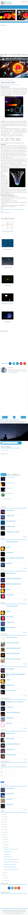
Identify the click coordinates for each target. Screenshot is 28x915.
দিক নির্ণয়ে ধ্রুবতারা (9, 804)
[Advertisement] (14, 40)
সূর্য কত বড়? (8, 547)
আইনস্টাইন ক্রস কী (9, 552)
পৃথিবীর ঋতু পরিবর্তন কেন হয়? (11, 573)
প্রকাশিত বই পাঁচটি (21, 371)
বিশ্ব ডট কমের (7, 911)
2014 (4, 837)
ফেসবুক (9, 372)
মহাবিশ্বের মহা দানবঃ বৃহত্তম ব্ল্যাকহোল (10, 867)
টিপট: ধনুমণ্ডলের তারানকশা (10, 521)
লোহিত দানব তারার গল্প (9, 594)
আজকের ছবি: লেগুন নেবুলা (10, 733)
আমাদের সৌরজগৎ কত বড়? (8, 851)
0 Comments (17, 84)
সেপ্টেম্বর (5, 847)
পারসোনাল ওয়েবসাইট (14, 372)
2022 (4, 819)
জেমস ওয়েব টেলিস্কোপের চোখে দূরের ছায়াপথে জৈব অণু (15, 558)
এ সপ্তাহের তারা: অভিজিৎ (10, 526)
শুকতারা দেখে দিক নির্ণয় (10, 793)
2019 (4, 824)
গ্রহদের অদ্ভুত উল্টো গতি (10, 510)
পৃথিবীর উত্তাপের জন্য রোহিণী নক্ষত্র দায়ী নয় (13, 584)
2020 (4, 821)
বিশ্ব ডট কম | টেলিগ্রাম (5, 450)
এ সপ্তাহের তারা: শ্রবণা (10, 515)
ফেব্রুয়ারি (5, 880)
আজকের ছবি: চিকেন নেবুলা (10, 749)
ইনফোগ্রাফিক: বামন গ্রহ (10, 685)
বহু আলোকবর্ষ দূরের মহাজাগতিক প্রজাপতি (12, 744)
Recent (9, 474)
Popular (3, 474)
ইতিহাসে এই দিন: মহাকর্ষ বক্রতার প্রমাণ (13, 653)
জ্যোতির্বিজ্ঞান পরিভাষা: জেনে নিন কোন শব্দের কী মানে (10, 419)
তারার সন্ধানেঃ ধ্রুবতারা (10, 788)
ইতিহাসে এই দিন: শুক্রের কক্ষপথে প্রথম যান (13, 659)
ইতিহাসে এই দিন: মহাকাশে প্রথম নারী (12, 642)
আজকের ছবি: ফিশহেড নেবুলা (11, 754)
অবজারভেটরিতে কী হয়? (10, 718)
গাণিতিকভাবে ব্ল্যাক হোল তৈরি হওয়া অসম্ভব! (11, 849)
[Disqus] (14, 396)
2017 (4, 829)
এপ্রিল (5, 877)
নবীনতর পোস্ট (5, 417)
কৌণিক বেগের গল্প (9, 723)
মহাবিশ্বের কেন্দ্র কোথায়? (8, 856)
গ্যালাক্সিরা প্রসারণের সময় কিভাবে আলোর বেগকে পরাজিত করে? (15, 209)
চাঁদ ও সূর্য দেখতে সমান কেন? (5, 499)
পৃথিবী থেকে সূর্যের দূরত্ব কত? (10, 483)
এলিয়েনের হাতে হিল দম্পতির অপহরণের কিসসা (11, 869)
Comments (14, 474)
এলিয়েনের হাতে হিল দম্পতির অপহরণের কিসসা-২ (11, 859)
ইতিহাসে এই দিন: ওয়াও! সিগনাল (11, 637)
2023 (4, 816)
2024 (4, 814)
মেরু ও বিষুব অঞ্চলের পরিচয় (9, 477)
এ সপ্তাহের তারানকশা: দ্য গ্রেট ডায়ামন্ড (12, 531)
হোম (14, 417)
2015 (4, 834)
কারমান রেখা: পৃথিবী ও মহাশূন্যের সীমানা (12, 712)
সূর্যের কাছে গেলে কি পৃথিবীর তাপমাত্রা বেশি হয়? (14, 578)
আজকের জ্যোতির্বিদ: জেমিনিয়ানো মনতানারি (13, 648)
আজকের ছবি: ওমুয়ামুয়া (10, 738)
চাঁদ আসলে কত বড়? (8, 488)
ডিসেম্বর (5, 839)
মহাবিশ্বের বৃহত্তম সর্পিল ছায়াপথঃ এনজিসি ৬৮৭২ (12, 861)
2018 (4, 827)
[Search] (19, 443)
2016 (4, 832)
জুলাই (5, 872)
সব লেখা (26, 371)
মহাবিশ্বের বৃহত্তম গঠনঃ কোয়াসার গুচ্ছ (10, 864)
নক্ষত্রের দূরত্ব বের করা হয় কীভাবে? (12, 541)
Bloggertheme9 (19, 913)
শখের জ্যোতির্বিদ (3, 764)
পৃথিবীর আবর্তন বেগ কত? (9, 493)
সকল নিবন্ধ (25, 536)
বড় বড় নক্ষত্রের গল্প (7, 854)
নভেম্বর (5, 841)
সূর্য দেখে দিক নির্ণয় (9, 799)
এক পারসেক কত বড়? (9, 707)
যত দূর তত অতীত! (9, 563)
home (10, 212)
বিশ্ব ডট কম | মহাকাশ (14, 910)
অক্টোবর (5, 844)
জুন (4, 875)
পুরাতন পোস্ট (23, 417)
